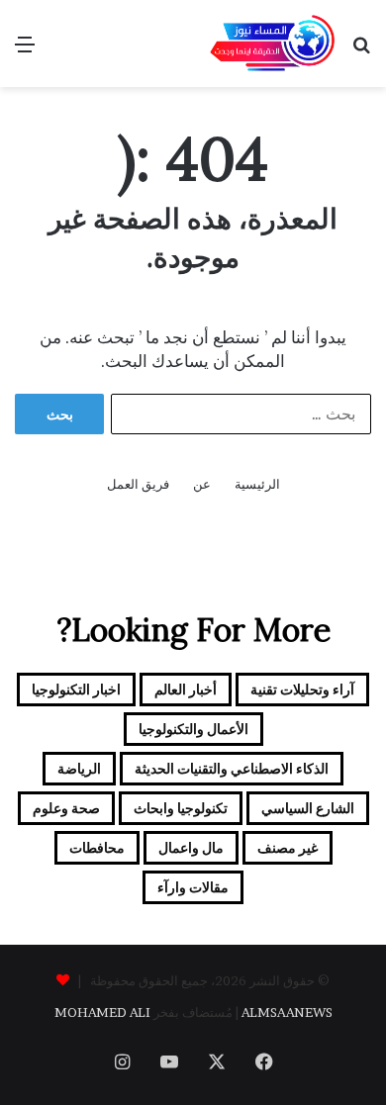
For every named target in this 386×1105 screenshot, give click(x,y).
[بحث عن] (361, 51)
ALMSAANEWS (287, 1012)
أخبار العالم (185, 689)
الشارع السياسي (307, 807)
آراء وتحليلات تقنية (302, 689)
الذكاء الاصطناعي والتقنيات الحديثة (232, 768)
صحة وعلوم (66, 807)
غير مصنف (287, 847)
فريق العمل (138, 484)
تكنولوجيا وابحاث (181, 807)
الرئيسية (257, 484)
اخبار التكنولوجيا (76, 689)
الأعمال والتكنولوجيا (193, 728)
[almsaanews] (272, 43)
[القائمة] (25, 51)
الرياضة (79, 768)
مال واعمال (191, 847)
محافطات (97, 847)
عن (202, 484)
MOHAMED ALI (102, 1012)
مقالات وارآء (193, 886)
